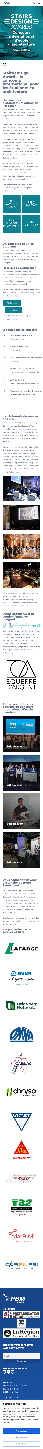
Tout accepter (21, 1431)
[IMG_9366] (21, 517)
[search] (34, 2)
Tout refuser (21, 1444)
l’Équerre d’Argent (22, 637)
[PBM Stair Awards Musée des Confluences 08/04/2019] (21, 575)
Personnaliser (21, 1437)
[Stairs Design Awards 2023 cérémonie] (21, 488)
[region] (21, 1424)
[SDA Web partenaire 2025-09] (21, 1178)
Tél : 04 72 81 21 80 (10, 1397)
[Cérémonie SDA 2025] (21, 546)
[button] (39, 3)
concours (16, 634)
